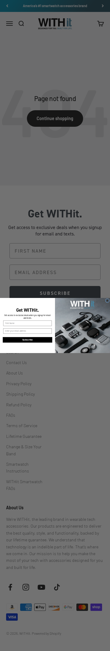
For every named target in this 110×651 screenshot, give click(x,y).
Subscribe (27, 340)
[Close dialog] (107, 301)
